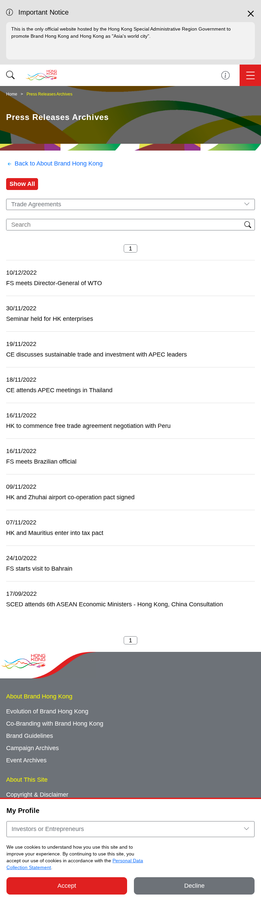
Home (11, 94)
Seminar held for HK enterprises (49, 318)
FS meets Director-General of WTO (54, 283)
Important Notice (225, 75)
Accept (66, 885)
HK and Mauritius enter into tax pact (54, 533)
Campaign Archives (32, 748)
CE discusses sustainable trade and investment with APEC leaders (96, 354)
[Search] (10, 75)
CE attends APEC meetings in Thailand (59, 390)
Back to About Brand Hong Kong (59, 163)
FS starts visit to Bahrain (39, 568)
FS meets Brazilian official (41, 461)
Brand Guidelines (29, 735)
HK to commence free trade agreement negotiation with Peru (88, 425)
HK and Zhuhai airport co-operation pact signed (70, 497)
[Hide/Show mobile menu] (250, 75)
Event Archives (26, 760)
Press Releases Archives (49, 94)
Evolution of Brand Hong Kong (47, 711)
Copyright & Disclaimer (37, 794)
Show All (22, 183)
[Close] (251, 16)
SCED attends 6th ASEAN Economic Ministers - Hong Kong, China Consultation (114, 604)
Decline (194, 885)
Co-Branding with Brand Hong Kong (54, 723)
